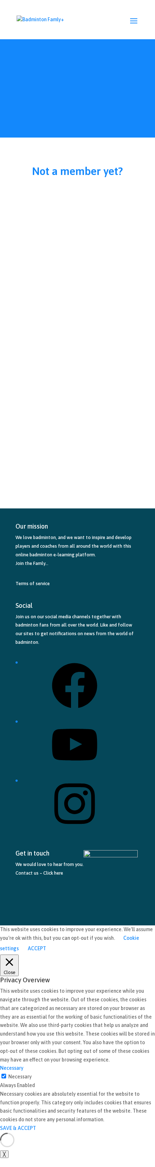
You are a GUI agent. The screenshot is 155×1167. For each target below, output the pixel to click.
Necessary (20, 1077)
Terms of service (32, 583)
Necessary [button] (11, 1068)
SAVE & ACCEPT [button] (18, 1128)
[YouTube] (75, 770)
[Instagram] (75, 829)
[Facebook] (75, 711)
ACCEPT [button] (37, 948)
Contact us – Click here (39, 873)
